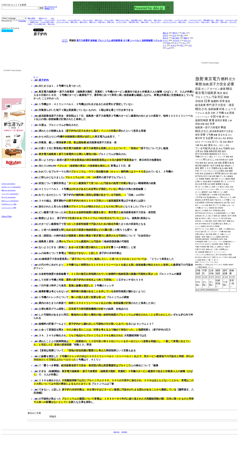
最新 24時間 (31, 18)
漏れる (165, 33)
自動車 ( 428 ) (34, 22)
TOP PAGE (7, 30)
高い (182, 35)
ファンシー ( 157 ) (193, 22)
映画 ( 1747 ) (99, 20)
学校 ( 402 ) (224, 22)
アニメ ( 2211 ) (61, 20)
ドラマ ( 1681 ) (168, 20)
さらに (165, 40)
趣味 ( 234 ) (215, 22)
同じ (182, 45)
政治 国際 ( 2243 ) (136, 20)
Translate (22, 21)
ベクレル (157, 40)
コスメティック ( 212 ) (169, 22)
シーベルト (136, 40)
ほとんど (187, 40)
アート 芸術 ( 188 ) (40, 24)
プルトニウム (104, 40)
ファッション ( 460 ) (62, 22)
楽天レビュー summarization (10, 200)
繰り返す (176, 38)
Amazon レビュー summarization (11, 187)
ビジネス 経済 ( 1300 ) (47, 22)
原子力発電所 (83, 40)
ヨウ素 (126, 40)
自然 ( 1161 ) (182, 22)
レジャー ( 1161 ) (121, 22)
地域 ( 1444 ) (145, 22)
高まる (165, 38)
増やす (175, 33)
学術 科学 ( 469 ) (134, 22)
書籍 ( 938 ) (74, 22)
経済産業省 (117, 40)
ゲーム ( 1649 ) (109, 20)
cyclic (52, 18)
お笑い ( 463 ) (205, 22)
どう (164, 45)
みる (174, 35)
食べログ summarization (9, 197)
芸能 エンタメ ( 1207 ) (123, 20)
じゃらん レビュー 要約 (9, 207)
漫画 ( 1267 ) (84, 22)
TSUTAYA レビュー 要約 (9, 204)
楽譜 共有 (116, 432)
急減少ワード (43, 18)
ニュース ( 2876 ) (49, 20)
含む (184, 33)
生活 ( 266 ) (51, 24)
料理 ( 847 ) (102, 22)
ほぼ (168, 43)
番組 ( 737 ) (93, 22)
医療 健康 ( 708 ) (209, 20)
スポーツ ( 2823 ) (87, 20)
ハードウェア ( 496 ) (181, 20)
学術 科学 (65, 41)
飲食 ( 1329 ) (148, 20)
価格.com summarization (9, 190)
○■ (35, 85)
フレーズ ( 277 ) (156, 22)
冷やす (165, 35)
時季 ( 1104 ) (220, 20)
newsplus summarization (8, 183)
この (168, 48)
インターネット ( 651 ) (35, 20)
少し (184, 43)
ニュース (64, 39)
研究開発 (124, 432)
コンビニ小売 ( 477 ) (74, 20)
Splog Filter (7, 216)
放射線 (94, 40)
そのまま (176, 40)
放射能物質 (147, 40)
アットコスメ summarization (10, 194)
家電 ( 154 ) (111, 22)
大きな (173, 45)
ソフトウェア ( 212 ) (195, 20)
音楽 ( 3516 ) (158, 20)
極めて (186, 38)
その (190, 45)
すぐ (176, 43)
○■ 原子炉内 (41, 80)
